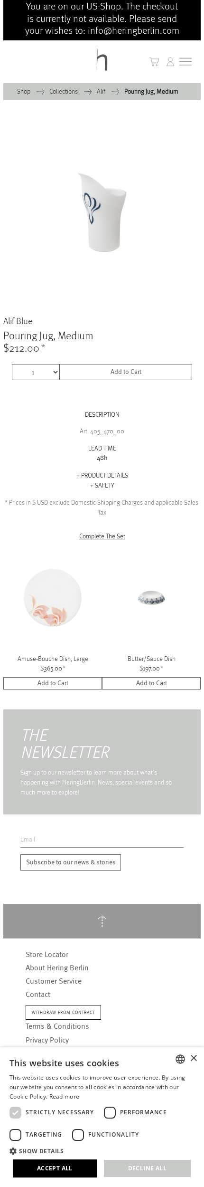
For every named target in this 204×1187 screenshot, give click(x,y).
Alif (102, 91)
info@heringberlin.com (133, 30)
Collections (64, 91)
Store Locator (47, 954)
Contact (38, 994)
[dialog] (102, 1117)
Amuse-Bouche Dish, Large (53, 658)
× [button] (193, 1058)
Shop (24, 91)
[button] (170, 61)
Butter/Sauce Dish (152, 658)
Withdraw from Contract (63, 1012)
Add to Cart (126, 372)
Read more (64, 1096)
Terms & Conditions (57, 1026)
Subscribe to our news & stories (71, 862)
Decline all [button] (147, 1168)
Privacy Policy (47, 1040)
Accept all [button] (55, 1168)
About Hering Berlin (57, 968)
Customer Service (54, 981)
